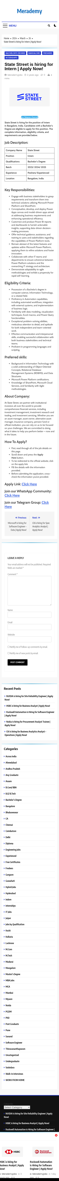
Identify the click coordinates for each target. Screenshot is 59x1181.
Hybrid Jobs (11, 887)
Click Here (29, 484)
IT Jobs (9, 911)
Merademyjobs (15, 75)
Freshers (47, 53)
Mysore (9, 998)
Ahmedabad (11, 762)
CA (7, 818)
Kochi (8, 930)
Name (10, 610)
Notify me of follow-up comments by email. (29, 646)
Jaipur (8, 918)
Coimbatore (11, 830)
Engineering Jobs (13, 849)
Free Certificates (13, 862)
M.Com (9, 949)
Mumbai (9, 992)
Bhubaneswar (12, 812)
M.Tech (9, 955)
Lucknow (10, 943)
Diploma (9, 843)
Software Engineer (14, 1042)
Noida (8, 1005)
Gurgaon (9, 874)
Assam (9, 781)
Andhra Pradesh (13, 768)
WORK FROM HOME (15, 1079)
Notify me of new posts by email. (24, 653)
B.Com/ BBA (11, 787)
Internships (11, 57)
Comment (13, 574)
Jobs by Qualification (15, 924)
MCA (8, 986)
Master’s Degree (13, 974)
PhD (7, 1017)
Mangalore (10, 967)
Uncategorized (12, 1055)
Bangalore (34, 53)
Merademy (29, 10)
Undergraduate (12, 1061)
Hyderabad (11, 893)
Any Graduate (12, 774)
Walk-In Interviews (14, 1073)
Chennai (9, 824)
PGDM (9, 1011)
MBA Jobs (10, 980)
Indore (8, 899)
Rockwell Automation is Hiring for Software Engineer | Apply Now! (41, 1165)
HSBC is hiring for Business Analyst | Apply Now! (28, 705)
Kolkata (9, 936)
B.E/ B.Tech (11, 793)
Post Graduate (12, 1023)
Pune (8, 1030)
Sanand (9, 1036)
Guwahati (10, 880)
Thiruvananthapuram (15, 1048)
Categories (8, 1103)
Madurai (9, 961)
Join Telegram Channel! (29, 117)
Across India (11, 756)
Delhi (8, 837)
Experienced (11, 855)
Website (11, 634)
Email (10, 622)
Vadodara (10, 1067)
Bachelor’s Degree (15, 53)
